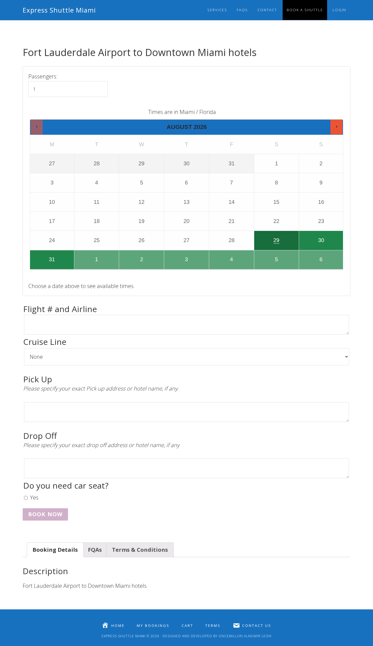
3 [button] (178, 262)
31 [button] (43, 262)
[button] (37, 126)
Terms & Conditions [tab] (140, 549)
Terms (213, 625)
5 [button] (268, 262)
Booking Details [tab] (55, 549)
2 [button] (134, 262)
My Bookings (153, 625)
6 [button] (313, 262)
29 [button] (267, 243)
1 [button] (88, 262)
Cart (187, 625)
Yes (34, 497)
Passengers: (43, 76)
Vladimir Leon (257, 636)
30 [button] (312, 243)
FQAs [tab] (95, 549)
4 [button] (223, 262)
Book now (45, 514)
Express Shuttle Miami (59, 9)
